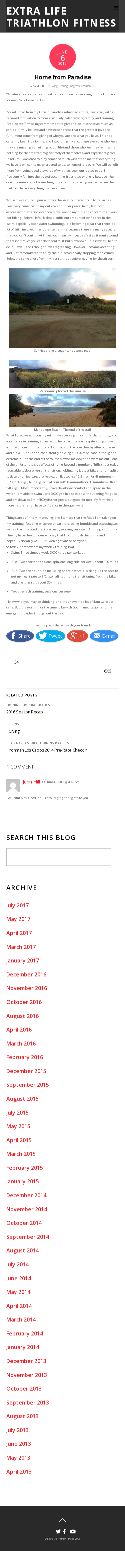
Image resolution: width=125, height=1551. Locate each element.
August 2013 (22, 1416)
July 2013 (17, 1430)
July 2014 (17, 1264)
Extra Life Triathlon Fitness (60, 1538)
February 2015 (24, 1167)
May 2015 (18, 1126)
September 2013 (27, 1402)
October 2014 (24, 1223)
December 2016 (26, 974)
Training (13, 705)
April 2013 (19, 1471)
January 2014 (22, 1347)
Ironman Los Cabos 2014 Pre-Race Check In (48, 750)
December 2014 (26, 1195)
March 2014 (21, 1319)
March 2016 (21, 1043)
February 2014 (24, 1333)
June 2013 (18, 1443)
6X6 (107, 671)
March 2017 (21, 947)
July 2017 (17, 905)
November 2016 (26, 988)
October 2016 (24, 1002)
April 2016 (19, 1029)
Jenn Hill (31, 781)
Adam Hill (38, 86)
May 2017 (18, 919)
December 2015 (26, 1071)
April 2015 (19, 1140)
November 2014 (26, 1209)
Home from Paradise (62, 77)
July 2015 (17, 1112)
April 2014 (19, 1306)
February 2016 (24, 1057)
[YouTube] (70, 1529)
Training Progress (69, 86)
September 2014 (27, 1236)
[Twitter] (56, 1529)
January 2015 (22, 1181)
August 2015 (22, 1098)
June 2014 (18, 1278)
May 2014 (18, 1292)
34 (16, 662)
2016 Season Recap (24, 712)
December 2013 (26, 1361)
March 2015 (21, 1153)
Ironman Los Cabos (23, 743)
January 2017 (22, 960)
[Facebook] (63, 1529)
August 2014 (22, 1250)
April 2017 (19, 933)
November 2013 (26, 1375)
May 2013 (18, 1457)
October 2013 (24, 1388)
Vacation (86, 86)
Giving (54, 86)
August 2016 (22, 1016)
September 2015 (27, 1084)
